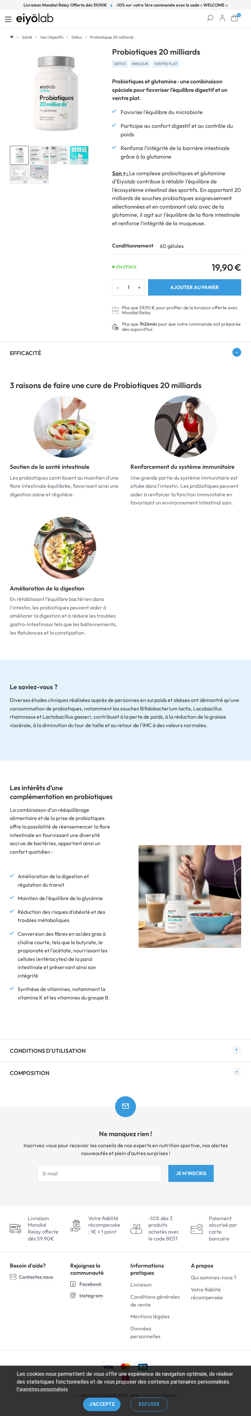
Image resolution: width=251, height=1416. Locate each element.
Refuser (149, 1404)
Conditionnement (132, 245)
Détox (77, 37)
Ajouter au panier (194, 287)
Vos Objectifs (51, 37)
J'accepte (102, 1404)
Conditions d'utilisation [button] (48, 1050)
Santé (27, 37)
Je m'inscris (191, 1173)
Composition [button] (29, 1072)
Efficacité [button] (25, 353)
